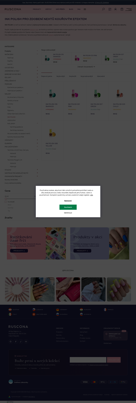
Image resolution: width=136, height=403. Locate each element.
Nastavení (68, 201)
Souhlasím (68, 207)
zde (91, 195)
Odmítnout (68, 213)
